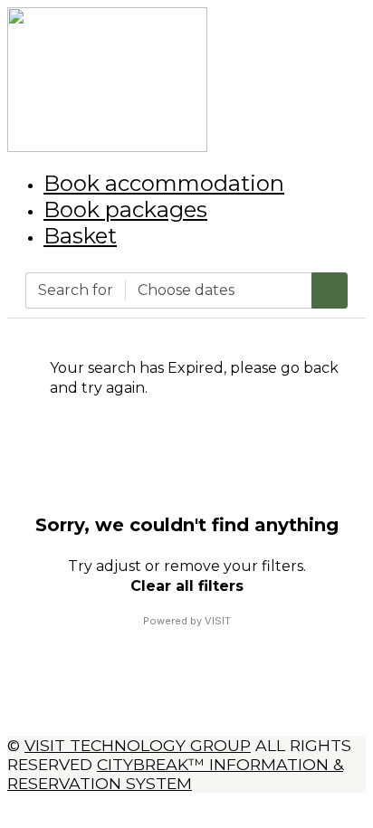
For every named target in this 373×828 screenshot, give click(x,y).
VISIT (218, 620)
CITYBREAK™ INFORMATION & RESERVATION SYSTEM (175, 774)
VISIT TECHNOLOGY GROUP (137, 745)
